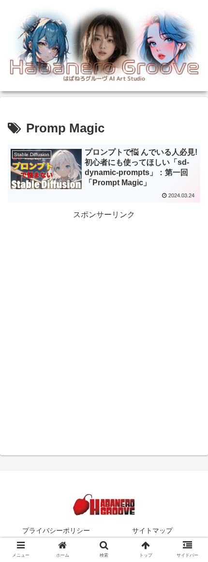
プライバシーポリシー (56, 530)
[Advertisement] (104, 326)
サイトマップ (152, 530)
